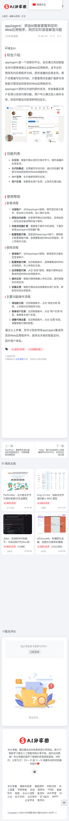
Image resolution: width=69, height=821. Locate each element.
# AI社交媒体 (56, 546)
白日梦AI (32, 796)
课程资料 (39, 786)
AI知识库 (51, 786)
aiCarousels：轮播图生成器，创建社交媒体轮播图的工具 (51, 542)
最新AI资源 (15, 16)
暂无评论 (10, 631)
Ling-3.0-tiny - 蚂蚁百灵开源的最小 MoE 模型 (50, 496)
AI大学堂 (51, 793)
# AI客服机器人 (35, 349)
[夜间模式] (64, 802)
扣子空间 (19, 796)
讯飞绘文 (44, 796)
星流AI (40, 793)
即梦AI (41, 789)
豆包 (32, 789)
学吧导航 (22, 789)
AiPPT (55, 796)
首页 (6, 16)
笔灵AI (40, 800)
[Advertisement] (34, 397)
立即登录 (34, 651)
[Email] (34, 772)
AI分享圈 (12, 786)
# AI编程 (21, 546)
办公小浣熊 (28, 793)
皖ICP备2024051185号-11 (45, 812)
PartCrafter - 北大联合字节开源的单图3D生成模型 (17, 496)
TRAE (51, 789)
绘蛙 (17, 793)
